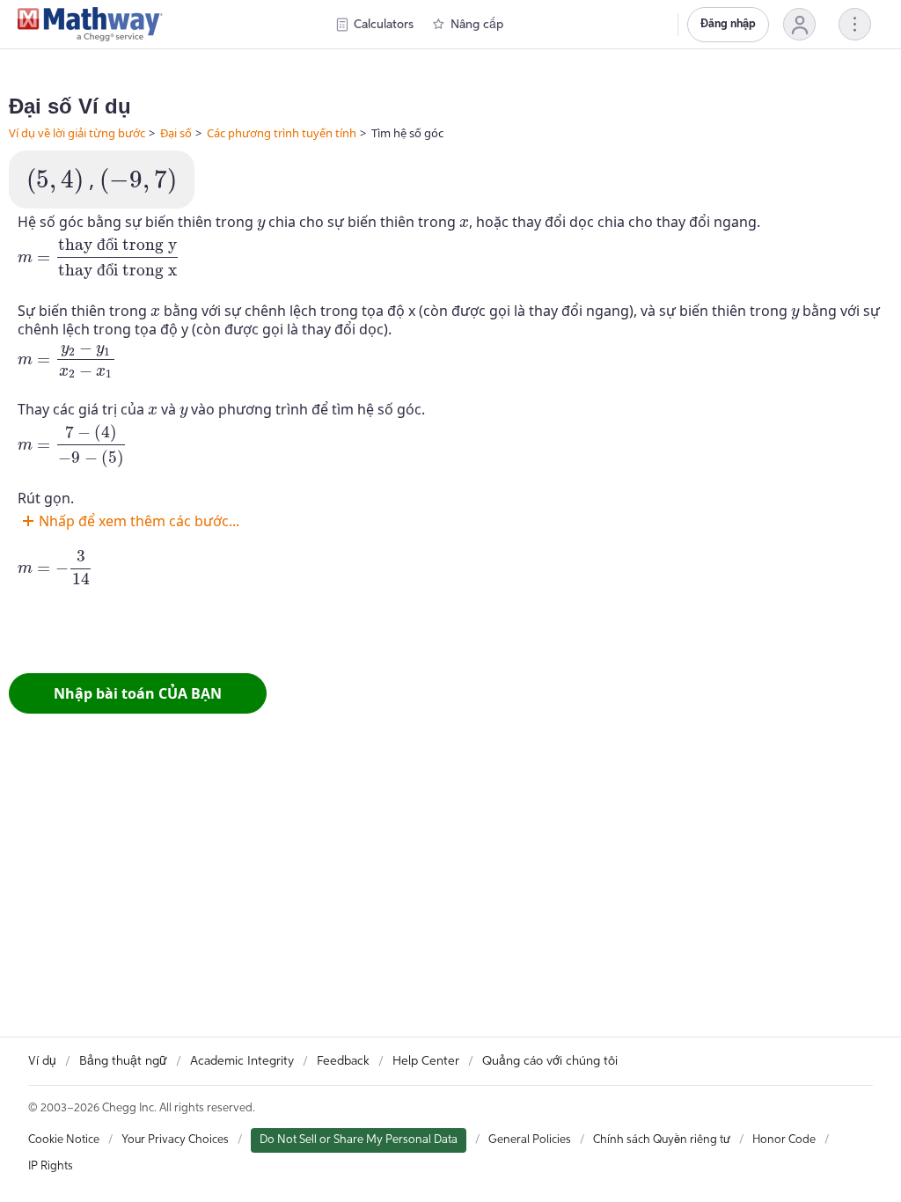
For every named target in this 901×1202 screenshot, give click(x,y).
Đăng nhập (728, 24)
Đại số (176, 133)
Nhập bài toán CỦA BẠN (138, 693)
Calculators (384, 24)
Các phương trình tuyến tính (281, 133)
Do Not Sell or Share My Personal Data (359, 1140)
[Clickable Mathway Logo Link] (90, 24)
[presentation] (55, 181)
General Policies (529, 1140)
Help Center (425, 1061)
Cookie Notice (63, 1140)
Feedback (343, 1061)
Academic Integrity (242, 1061)
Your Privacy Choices (175, 1140)
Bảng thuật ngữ (123, 1061)
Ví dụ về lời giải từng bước (77, 133)
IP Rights (50, 1166)
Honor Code (784, 1140)
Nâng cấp (476, 24)
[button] (799, 24)
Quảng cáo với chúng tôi (550, 1061)
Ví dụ (42, 1061)
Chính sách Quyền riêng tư (661, 1140)
